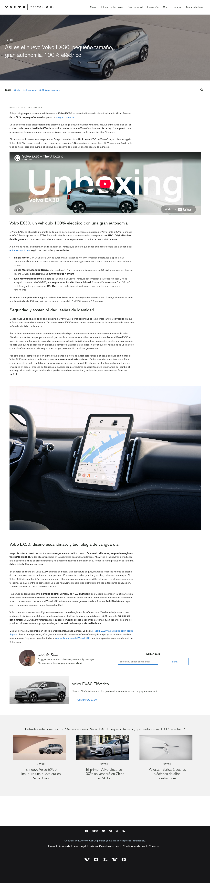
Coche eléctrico (22, 90)
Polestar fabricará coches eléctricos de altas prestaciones (167, 773)
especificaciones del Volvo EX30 (73, 638)
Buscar (182, 90)
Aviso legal (80, 846)
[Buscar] (200, 90)
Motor (93, 7)
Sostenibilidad (135, 7)
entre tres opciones (20, 250)
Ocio (165, 7)
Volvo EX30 (38, 90)
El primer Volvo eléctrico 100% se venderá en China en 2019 (104, 773)
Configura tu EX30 (87, 699)
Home (51, 846)
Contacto (154, 846)
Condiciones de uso (134, 846)
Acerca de (64, 846)
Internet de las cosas (112, 7)
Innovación (152, 7)
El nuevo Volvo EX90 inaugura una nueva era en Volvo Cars (41, 773)
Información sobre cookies (104, 846)
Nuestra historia (194, 7)
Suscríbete (153, 653)
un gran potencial (65, 117)
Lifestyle (177, 7)
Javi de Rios (48, 654)
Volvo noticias (52, 90)
